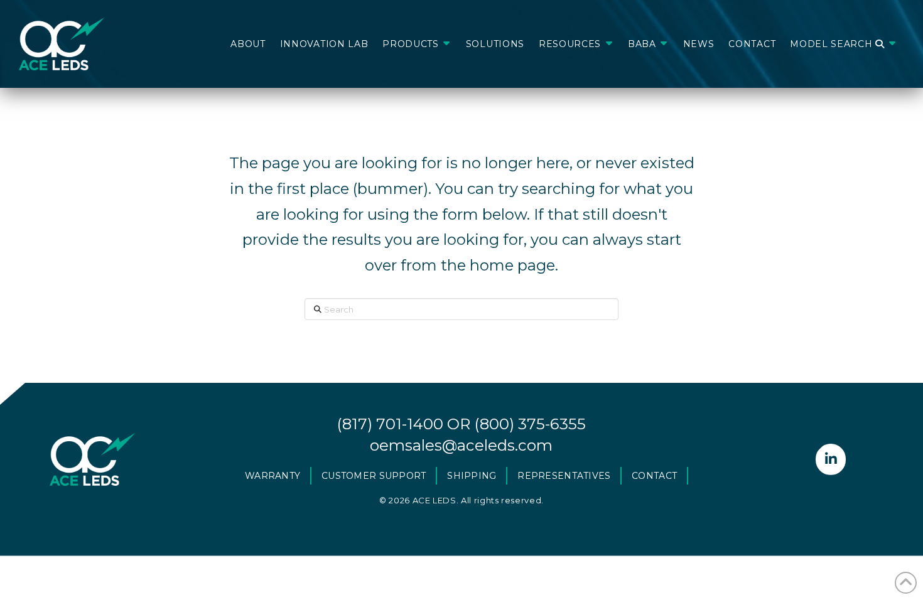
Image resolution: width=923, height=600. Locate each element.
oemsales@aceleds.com (461, 445)
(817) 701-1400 (390, 423)
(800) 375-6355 (530, 423)
